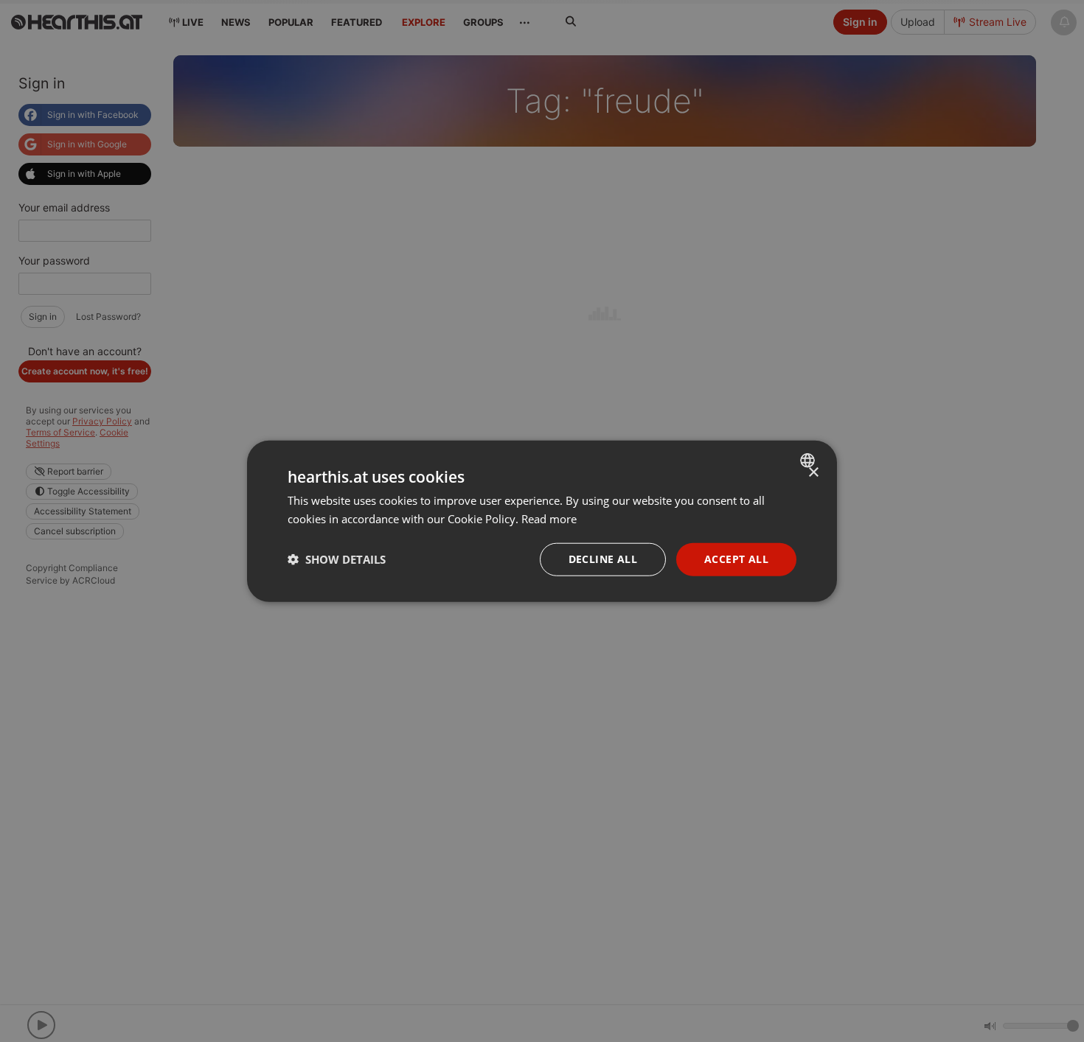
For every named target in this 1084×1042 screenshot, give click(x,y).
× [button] (813, 472)
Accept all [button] (736, 559)
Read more (549, 518)
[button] (337, 559)
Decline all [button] (603, 559)
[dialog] (542, 521)
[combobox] (809, 460)
